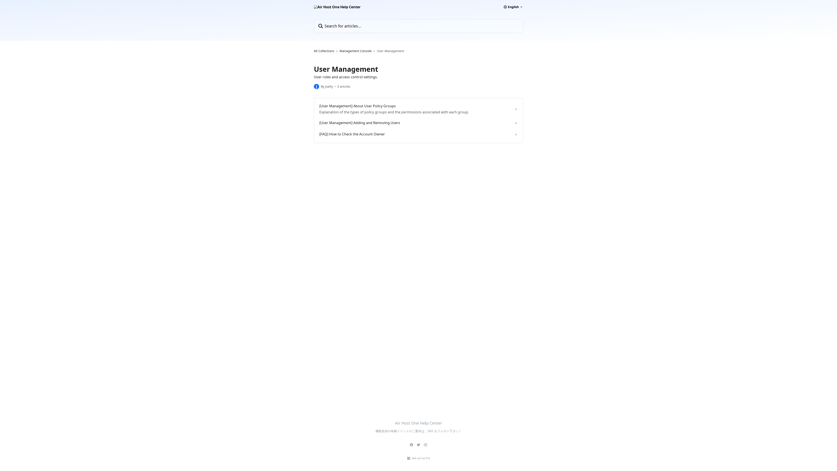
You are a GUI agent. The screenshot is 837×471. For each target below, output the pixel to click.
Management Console (356, 51)
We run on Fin (421, 458)
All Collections (324, 51)
